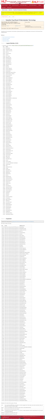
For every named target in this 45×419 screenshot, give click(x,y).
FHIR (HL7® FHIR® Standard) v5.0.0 (7, 13)
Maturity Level (18, 25)
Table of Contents (4, 5)
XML (9, 16)
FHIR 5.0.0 (37, 416)
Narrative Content (4, 16)
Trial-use (8, 25)
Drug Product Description (6, 38)
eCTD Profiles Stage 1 (23, 5)
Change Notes (9, 7)
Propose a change (27, 418)
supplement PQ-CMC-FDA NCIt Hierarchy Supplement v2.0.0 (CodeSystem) (23, 221)
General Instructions (15, 5)
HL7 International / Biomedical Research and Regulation (14, 416)
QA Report (11, 418)
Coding (18, 410)
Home (10, 5)
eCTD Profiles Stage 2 (33, 5)
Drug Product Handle (6, 39)
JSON (13, 16)
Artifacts (39, 5)
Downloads (4, 7)
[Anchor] (36, 20)
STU (38, 12)
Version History (15, 418)
